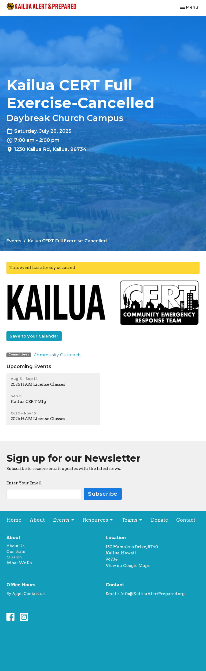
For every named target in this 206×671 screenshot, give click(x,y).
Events (13, 240)
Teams (129, 520)
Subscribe (102, 494)
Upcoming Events (28, 366)
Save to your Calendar (34, 336)
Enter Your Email (24, 483)
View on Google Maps (128, 565)
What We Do (19, 563)
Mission (14, 557)
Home (13, 520)
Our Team (15, 551)
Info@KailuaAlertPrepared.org (152, 593)
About (37, 520)
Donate (159, 520)
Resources (95, 520)
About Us (15, 546)
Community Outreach (57, 354)
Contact (185, 520)
